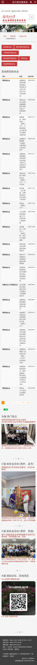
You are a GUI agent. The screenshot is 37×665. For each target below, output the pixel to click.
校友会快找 (16, 11)
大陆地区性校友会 (10, 53)
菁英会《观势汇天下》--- (22, 206)
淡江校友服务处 (20, 2)
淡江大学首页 (6, 11)
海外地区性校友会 (22, 47)
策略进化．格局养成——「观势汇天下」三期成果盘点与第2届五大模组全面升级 (22, 126)
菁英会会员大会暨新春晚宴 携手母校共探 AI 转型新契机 (22, 106)
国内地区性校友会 (10, 58)
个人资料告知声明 (24, 654)
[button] (13, 459)
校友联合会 (7, 47)
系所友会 (24, 58)
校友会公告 (23, 36)
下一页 (22, 402)
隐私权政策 (13, 654)
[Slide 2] (16, 31)
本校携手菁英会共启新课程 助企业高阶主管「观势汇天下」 (22, 319)
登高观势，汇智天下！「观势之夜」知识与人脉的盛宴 (22, 233)
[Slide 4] (20, 31)
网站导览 (25, 11)
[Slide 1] (14, 31)
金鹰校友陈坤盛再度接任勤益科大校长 (22, 304)
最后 (28, 402)
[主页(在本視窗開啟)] (14, 19)
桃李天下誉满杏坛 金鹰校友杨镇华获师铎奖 (22, 259)
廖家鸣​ (17, 649)
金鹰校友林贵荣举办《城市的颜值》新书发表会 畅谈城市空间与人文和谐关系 (22, 375)
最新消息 (13, 36)
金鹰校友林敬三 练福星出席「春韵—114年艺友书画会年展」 (22, 355)
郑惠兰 (12, 656)
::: (0, 11)
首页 (5, 36)
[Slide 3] (18, 31)
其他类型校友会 (9, 64)
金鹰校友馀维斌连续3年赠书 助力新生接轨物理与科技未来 (22, 274)
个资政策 (6, 654)
